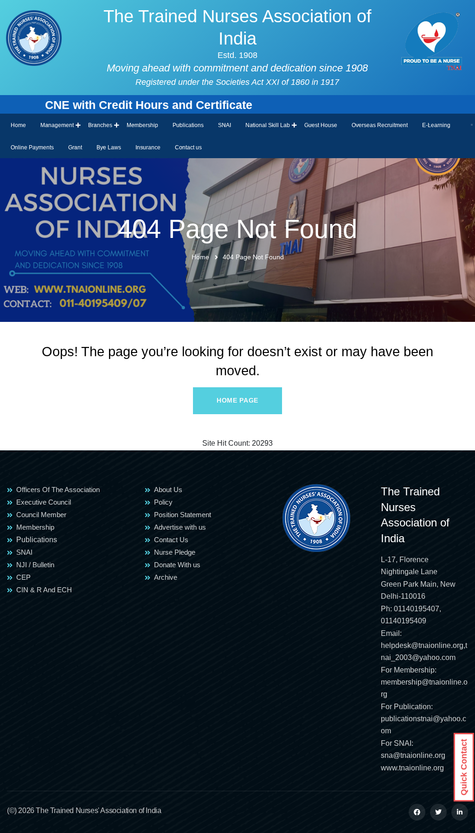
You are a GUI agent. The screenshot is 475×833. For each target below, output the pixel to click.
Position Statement (182, 515)
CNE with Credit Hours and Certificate (127, 104)
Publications (188, 125)
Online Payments (32, 147)
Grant (75, 147)
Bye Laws (108, 147)
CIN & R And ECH (44, 590)
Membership (142, 125)
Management (57, 125)
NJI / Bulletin (35, 565)
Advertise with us (180, 527)
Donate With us (177, 565)
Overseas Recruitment (380, 125)
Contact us (188, 147)
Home (18, 125)
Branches (100, 125)
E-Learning (436, 125)
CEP (23, 577)
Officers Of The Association (58, 489)
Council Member (41, 515)
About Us (168, 489)
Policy (163, 502)
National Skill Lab (267, 125)
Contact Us (171, 540)
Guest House (320, 125)
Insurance (147, 147)
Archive (165, 577)
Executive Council (43, 502)
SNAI (224, 125)
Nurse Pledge (174, 552)
